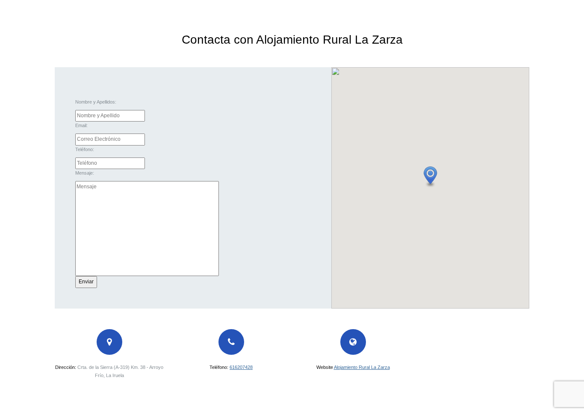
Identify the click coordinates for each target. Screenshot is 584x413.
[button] (430, 177)
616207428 (241, 367)
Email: (81, 125)
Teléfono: (84, 149)
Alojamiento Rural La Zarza (362, 367)
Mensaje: (84, 172)
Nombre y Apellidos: (95, 101)
